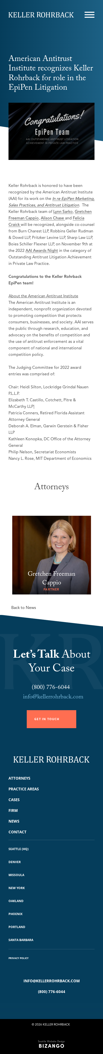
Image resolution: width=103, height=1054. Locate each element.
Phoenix (15, 914)
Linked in (59, 1004)
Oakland (16, 901)
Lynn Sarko (63, 211)
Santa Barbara (20, 940)
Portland (16, 927)
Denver (14, 862)
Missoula (16, 875)
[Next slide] (58, 501)
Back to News (23, 607)
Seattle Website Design (51, 1041)
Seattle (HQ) (18, 849)
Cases (14, 799)
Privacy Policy (18, 958)
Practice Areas (23, 788)
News (13, 821)
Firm (13, 810)
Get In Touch (46, 719)
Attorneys (19, 778)
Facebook (44, 1004)
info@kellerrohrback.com (53, 697)
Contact (17, 831)
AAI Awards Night (42, 250)
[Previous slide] (45, 501)
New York (16, 888)
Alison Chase (53, 218)
